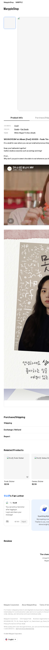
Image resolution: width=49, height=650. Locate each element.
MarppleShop (9, 2)
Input (24, 522)
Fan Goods (24, 129)
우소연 (16, 126)
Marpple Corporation (11, 605)
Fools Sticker (9, 481)
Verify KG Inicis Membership (25, 629)
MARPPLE (19, 2)
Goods (16, 129)
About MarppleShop (29, 605)
